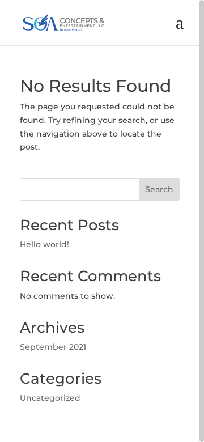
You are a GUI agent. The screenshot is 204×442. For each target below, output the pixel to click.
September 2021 (53, 347)
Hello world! (44, 244)
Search (159, 189)
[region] (102, 221)
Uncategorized (50, 398)
